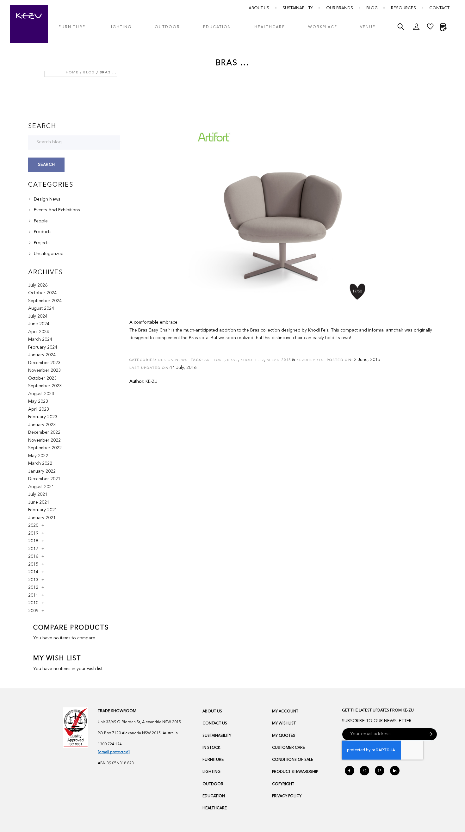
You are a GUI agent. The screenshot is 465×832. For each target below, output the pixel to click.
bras (232, 360)
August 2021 (41, 487)
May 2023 (38, 401)
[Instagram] (364, 770)
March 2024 (40, 339)
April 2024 (38, 332)
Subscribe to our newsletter (377, 721)
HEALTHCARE (214, 808)
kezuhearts (310, 360)
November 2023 (44, 370)
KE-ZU (152, 381)
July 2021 (37, 494)
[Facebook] (349, 770)
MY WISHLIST (284, 723)
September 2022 (45, 448)
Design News (173, 360)
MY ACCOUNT (285, 711)
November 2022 (44, 440)
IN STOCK (211, 748)
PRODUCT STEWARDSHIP (295, 772)
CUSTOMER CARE (288, 748)
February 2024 (42, 347)
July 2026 (37, 285)
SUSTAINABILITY (216, 736)
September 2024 (45, 301)
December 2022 (44, 432)
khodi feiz (252, 360)
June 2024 (38, 324)
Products (42, 232)
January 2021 (42, 518)
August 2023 (41, 394)
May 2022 (38, 456)
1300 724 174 (110, 744)
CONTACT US (214, 723)
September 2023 (45, 386)
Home (72, 72)
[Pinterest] (379, 770)
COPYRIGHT (283, 784)
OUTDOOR (212, 784)
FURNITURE (213, 760)
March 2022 (40, 463)
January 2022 (42, 471)
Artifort (214, 360)
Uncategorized (48, 253)
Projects (41, 243)
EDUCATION (213, 796)
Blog (372, 8)
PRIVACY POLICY (286, 796)
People (40, 221)
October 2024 (42, 293)
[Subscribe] (430, 734)
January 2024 (42, 355)
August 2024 (41, 308)
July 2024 (37, 316)
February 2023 (42, 417)
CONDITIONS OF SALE (292, 760)
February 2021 (42, 510)
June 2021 (38, 502)
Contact (439, 8)
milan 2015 (279, 360)
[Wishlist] (430, 28)
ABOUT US (212, 711)
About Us (259, 8)
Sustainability (297, 8)
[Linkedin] (395, 770)
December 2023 (44, 363)
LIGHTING (211, 772)
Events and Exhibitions (56, 210)
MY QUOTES (283, 736)
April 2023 (38, 409)
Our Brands (339, 8)
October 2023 (42, 378)
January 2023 (42, 425)
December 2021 (44, 479)
